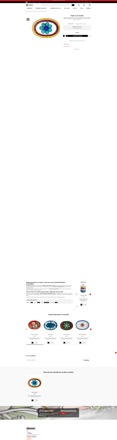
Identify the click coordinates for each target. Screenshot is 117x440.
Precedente (29, 436)
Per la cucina (67, 8)
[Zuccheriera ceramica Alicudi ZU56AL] (83, 288)
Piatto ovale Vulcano (66, 334)
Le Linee (81, 8)
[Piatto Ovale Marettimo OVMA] (34, 325)
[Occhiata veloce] (85, 305)
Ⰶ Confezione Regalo (77, 28)
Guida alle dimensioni (67, 46)
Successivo (34, 436)
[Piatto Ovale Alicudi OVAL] (46, 28)
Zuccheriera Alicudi (83, 295)
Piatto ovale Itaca (50, 334)
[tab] (29, 8)
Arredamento (29, 8)
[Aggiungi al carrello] (81, 305)
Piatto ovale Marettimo (34, 334)
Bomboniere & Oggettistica (41, 8)
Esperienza (88, 8)
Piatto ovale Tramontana (82, 334)
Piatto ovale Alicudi (34, 392)
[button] (76, 294)
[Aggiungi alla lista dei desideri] (89, 36)
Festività (75, 8)
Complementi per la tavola (55, 8)
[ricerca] (73, 5)
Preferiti (84, 5)
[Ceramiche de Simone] (29, 5)
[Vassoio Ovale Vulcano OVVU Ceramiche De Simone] (66, 325)
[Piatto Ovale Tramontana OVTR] (82, 325)
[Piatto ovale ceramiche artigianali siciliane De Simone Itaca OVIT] (50, 325)
